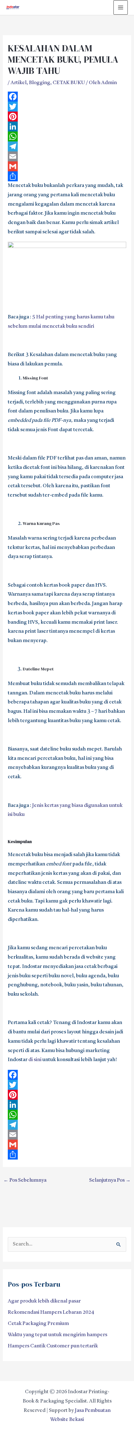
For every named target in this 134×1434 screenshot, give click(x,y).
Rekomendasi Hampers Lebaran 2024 (51, 1312)
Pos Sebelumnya (24, 1180)
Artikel (18, 82)
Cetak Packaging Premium (38, 1323)
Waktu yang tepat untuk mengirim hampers (57, 1334)
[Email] (67, 156)
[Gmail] (67, 166)
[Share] (67, 176)
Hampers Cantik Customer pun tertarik (53, 1346)
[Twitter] (67, 107)
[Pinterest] (67, 116)
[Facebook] (67, 97)
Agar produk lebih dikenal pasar (44, 1301)
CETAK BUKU (69, 82)
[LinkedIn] (67, 126)
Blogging (39, 82)
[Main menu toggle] (120, 7)
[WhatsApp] (67, 136)
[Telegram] (67, 146)
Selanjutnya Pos (110, 1180)
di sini (34, 1059)
